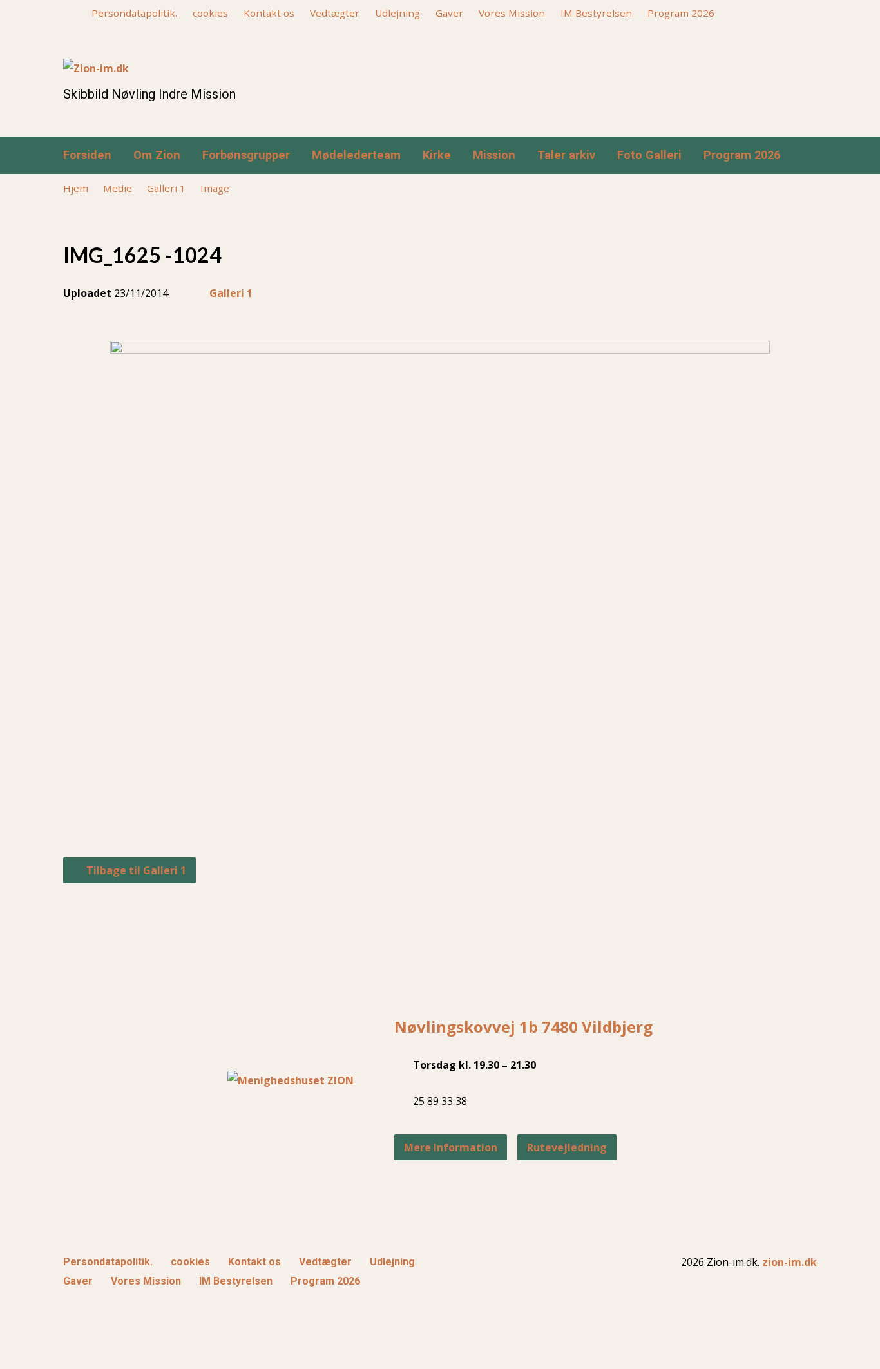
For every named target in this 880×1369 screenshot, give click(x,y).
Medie (117, 188)
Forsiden (87, 155)
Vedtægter (334, 12)
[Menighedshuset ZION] (290, 1080)
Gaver (449, 12)
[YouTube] (812, 156)
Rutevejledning (567, 1147)
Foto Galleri (649, 155)
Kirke (437, 155)
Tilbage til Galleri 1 (135, 870)
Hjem (75, 188)
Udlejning (397, 12)
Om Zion (156, 155)
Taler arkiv (566, 155)
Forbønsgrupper (246, 155)
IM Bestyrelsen (596, 12)
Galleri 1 (166, 188)
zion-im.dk (789, 1262)
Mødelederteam (356, 155)
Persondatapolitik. (134, 12)
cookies (210, 12)
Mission (494, 155)
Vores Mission (512, 12)
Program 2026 (680, 12)
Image (214, 188)
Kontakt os (269, 12)
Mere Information (450, 1147)
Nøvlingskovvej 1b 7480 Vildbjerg (523, 1026)
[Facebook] (791, 156)
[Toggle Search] (67, 13)
